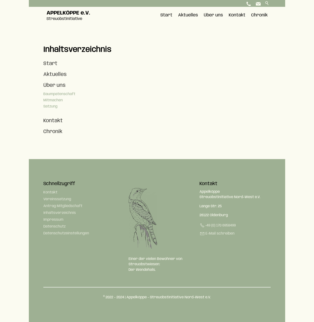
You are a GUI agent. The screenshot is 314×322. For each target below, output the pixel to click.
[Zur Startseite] (69, 15)
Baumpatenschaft (59, 94)
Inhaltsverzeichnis (59, 213)
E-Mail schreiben (220, 233)
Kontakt (237, 15)
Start (166, 15)
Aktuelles (188, 15)
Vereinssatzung (57, 199)
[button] (258, 4)
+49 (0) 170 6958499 (220, 225)
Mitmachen (53, 100)
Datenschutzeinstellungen (66, 233)
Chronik (259, 15)
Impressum (53, 220)
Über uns (213, 15)
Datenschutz (54, 226)
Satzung (50, 106)
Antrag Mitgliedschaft (62, 206)
